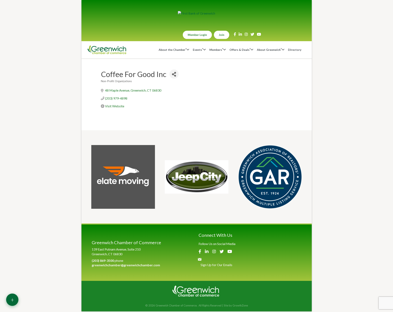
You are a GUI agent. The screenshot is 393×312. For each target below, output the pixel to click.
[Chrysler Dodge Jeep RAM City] (196, 177)
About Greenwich (269, 49)
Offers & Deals (239, 49)
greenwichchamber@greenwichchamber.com (126, 265)
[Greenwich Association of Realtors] (270, 177)
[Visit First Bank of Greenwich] (196, 13)
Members (215, 49)
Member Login (197, 34)
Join (221, 34)
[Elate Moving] (123, 177)
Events (197, 49)
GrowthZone (240, 305)
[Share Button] (174, 74)
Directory (294, 49)
